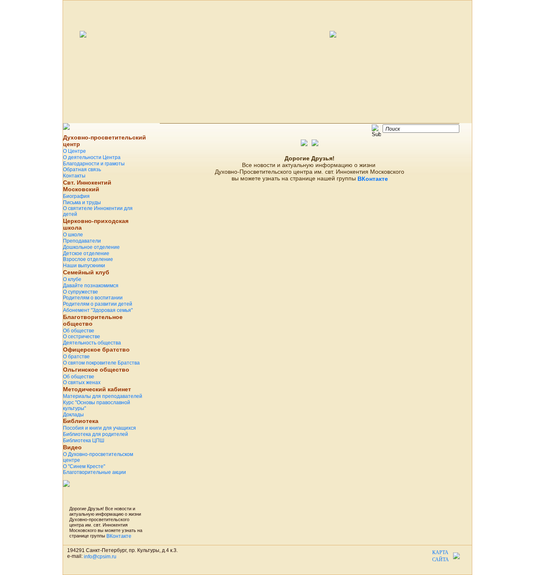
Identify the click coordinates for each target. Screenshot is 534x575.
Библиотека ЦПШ (83, 440)
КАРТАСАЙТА (440, 555)
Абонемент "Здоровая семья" (98, 310)
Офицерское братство (96, 349)
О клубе (72, 279)
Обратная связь (82, 169)
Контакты (74, 176)
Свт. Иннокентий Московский (87, 186)
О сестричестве (81, 336)
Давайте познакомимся (90, 286)
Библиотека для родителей (95, 434)
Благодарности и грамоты (94, 163)
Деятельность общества (92, 343)
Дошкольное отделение (91, 247)
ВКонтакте (373, 178)
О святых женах (82, 382)
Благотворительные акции (94, 472)
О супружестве (80, 291)
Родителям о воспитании (93, 298)
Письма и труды (82, 202)
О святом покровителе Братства (101, 363)
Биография (76, 196)
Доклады (73, 414)
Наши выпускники (84, 266)
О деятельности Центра (92, 157)
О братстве (76, 357)
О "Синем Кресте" (84, 466)
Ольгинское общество (96, 369)
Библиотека (80, 421)
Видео (72, 447)
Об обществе (78, 330)
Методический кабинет (97, 389)
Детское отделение (86, 253)
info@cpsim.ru (100, 557)
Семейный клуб (86, 272)
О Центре (74, 151)
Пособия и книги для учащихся (99, 428)
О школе (73, 235)
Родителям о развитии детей (97, 304)
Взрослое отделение (88, 259)
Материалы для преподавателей (102, 396)
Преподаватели (82, 241)
